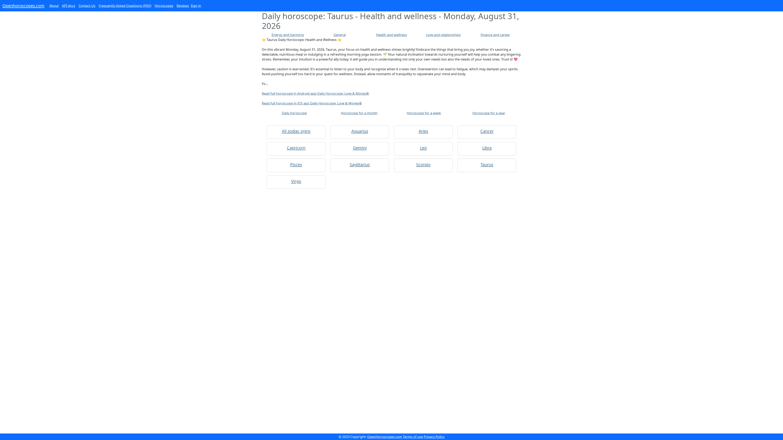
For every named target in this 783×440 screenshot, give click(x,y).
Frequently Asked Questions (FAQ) (125, 5)
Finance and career (495, 35)
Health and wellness (391, 35)
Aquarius (359, 131)
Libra (487, 148)
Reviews (183, 5)
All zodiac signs (296, 131)
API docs (68, 5)
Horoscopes (164, 5)
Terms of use (413, 436)
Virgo (296, 181)
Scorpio (423, 164)
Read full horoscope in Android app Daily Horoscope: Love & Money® (315, 93)
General (340, 35)
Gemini (360, 148)
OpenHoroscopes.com (384, 436)
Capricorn (296, 148)
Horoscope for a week (424, 113)
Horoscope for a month (359, 113)
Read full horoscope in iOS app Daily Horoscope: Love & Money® (312, 103)
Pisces (296, 164)
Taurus (487, 164)
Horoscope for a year (488, 113)
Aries (423, 131)
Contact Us (87, 5)
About (54, 5)
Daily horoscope (294, 113)
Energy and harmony (288, 35)
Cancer (487, 131)
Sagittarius (360, 164)
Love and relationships (443, 35)
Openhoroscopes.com (23, 5)
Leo (423, 148)
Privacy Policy (434, 436)
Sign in (196, 5)
